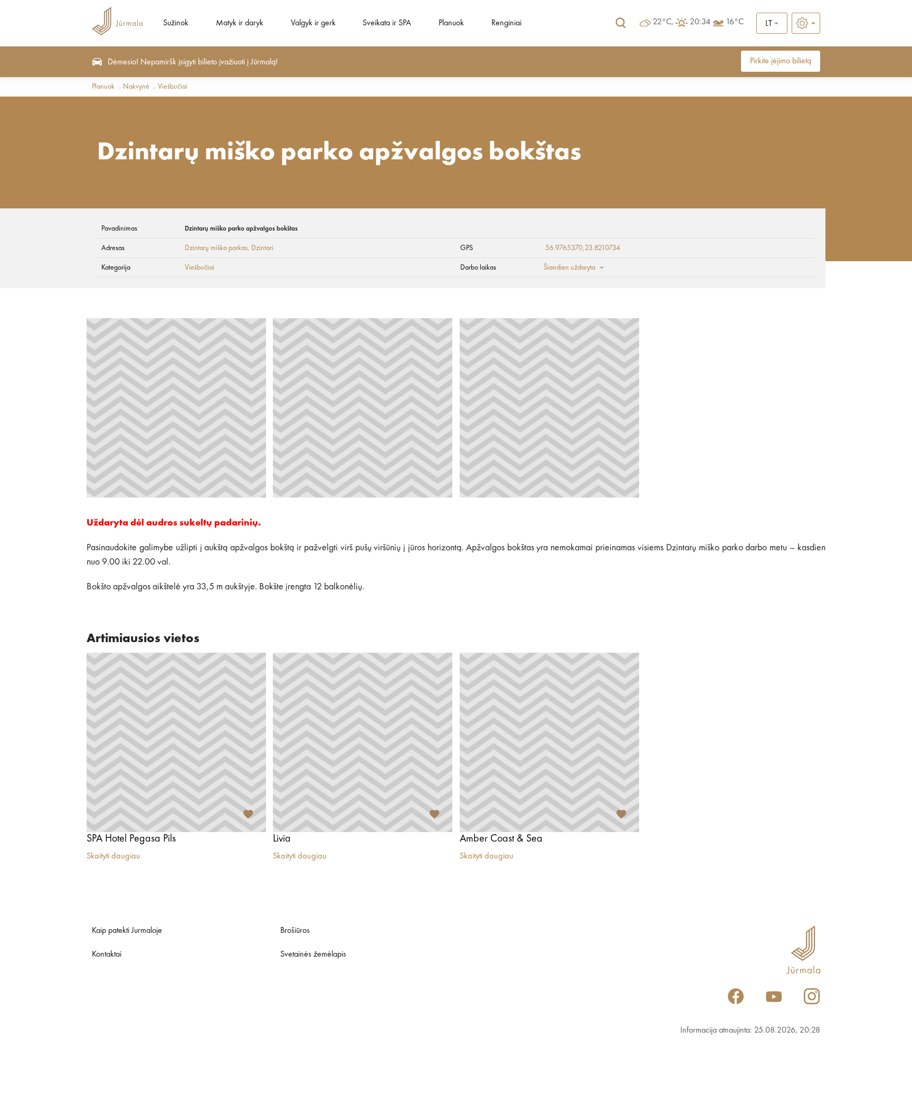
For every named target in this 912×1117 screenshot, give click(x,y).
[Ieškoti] (620, 23)
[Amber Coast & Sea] (549, 742)
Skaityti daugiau (113, 856)
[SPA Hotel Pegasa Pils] (176, 742)
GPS (466, 248)
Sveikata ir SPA (387, 23)
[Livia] (362, 742)
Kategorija (115, 267)
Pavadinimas (119, 228)
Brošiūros (295, 931)
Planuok (451, 23)
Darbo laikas (478, 267)
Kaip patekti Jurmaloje (127, 931)
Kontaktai (106, 954)
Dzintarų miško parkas (216, 248)
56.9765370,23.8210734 (582, 248)
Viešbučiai (172, 86)
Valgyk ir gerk (313, 23)
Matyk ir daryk (239, 23)
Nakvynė (136, 86)
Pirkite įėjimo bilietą (780, 61)
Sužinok (175, 23)
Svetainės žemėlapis (313, 954)
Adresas (113, 248)
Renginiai (506, 23)
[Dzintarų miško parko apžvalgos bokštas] (176, 408)
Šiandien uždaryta (569, 267)
